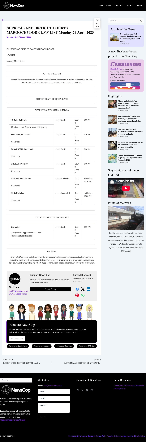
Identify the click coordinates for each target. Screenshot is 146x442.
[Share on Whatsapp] (81, 295)
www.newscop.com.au (18, 294)
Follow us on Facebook (64, 346)
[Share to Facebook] (76, 289)
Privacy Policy (119, 389)
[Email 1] (92, 390)
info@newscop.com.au (18, 291)
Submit (42, 417)
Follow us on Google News (18, 346)
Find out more (17, 338)
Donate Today (50, 289)
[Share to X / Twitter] (81, 289)
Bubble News (116, 69)
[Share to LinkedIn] (87, 289)
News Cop (14, 287)
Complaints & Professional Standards (129, 386)
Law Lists (118, 5)
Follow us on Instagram (41, 346)
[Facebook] (77, 390)
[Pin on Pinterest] (76, 295)
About (108, 5)
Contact (129, 5)
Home (100, 5)
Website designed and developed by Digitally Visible (126, 436)
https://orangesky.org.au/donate (12, 420)
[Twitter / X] (82, 390)
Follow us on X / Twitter (86, 346)
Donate (139, 5)
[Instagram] (87, 390)
